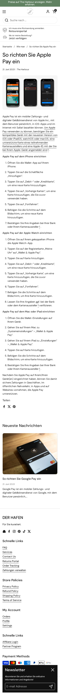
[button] (54, 11)
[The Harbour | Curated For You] (30, 11)
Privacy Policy (10, 586)
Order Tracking (10, 565)
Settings (7, 625)
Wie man (20, 46)
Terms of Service (11, 600)
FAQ (4, 547)
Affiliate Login (10, 642)
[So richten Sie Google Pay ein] (30, 453)
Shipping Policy (11, 595)
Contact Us (9, 556)
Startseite (7, 46)
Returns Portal (10, 561)
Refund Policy (10, 591)
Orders (6, 616)
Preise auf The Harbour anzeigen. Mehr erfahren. (30, 3)
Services (7, 552)
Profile (6, 621)
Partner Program (11, 646)
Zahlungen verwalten (14, 570)
